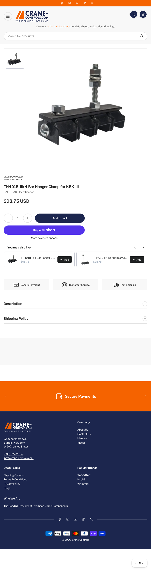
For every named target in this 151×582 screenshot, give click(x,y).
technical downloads (59, 26)
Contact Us (84, 434)
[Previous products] (135, 247)
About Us (82, 429)
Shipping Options (14, 475)
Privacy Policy (12, 483)
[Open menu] (8, 16)
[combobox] (75, 36)
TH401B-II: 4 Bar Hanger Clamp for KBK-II (38, 257)
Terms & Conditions (15, 479)
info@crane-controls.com (19, 457)
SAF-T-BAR (84, 475)
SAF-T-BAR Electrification (19, 192)
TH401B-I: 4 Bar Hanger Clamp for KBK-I (110, 257)
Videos (81, 442)
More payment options (44, 237)
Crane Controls (80, 539)
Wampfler (83, 483)
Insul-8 (81, 479)
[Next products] (143, 247)
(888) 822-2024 (13, 454)
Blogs (7, 488)
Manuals (82, 438)
